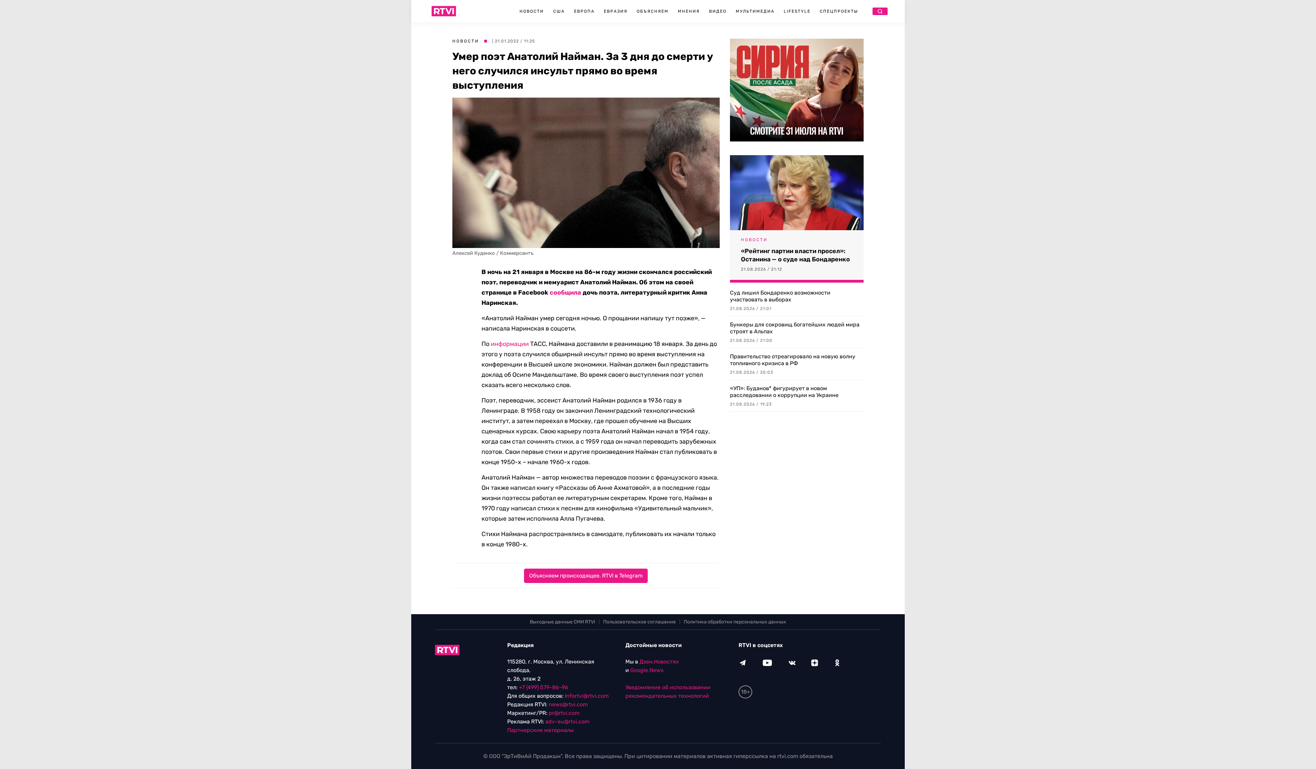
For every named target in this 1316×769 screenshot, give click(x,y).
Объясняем (653, 11)
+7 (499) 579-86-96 (543, 687)
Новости (532, 11)
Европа (584, 11)
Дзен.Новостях (659, 661)
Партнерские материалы (540, 730)
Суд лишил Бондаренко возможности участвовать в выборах (780, 296)
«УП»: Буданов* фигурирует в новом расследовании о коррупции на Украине (784, 391)
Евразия (615, 11)
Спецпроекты (839, 11)
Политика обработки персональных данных (735, 622)
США (559, 11)
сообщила (565, 292)
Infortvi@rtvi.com (587, 696)
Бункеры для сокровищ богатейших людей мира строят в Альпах (795, 328)
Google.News (646, 670)
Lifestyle (797, 11)
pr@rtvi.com (564, 713)
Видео (718, 11)
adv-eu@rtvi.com (567, 721)
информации (510, 344)
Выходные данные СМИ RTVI (562, 622)
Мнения (689, 11)
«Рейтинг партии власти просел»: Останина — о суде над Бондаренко (795, 255)
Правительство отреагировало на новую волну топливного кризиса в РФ (792, 360)
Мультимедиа (755, 11)
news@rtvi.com (568, 704)
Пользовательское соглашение (639, 622)
